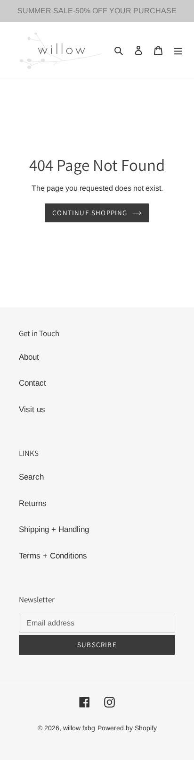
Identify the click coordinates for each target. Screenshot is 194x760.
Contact (32, 383)
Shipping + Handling (54, 529)
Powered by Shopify (127, 728)
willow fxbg (79, 728)
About (29, 357)
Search (31, 477)
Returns (33, 503)
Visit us (32, 409)
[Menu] (178, 50)
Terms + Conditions (53, 555)
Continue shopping (89, 212)
